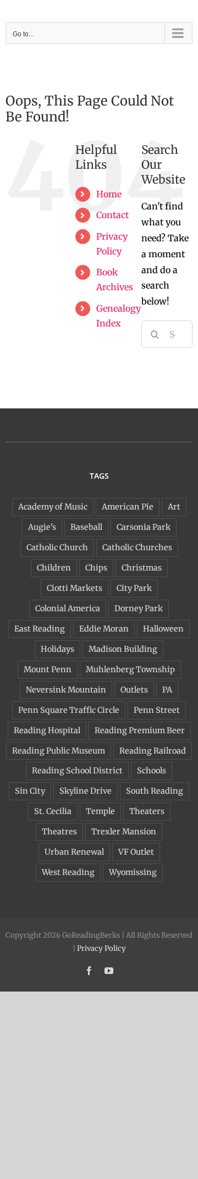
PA (167, 690)
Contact (112, 214)
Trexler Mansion (123, 832)
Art (174, 507)
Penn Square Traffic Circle (68, 710)
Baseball (86, 527)
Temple (100, 811)
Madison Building (123, 649)
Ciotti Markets (74, 588)
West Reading (68, 872)
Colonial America (67, 608)
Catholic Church (57, 547)
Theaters (146, 811)
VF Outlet (136, 852)
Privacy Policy (101, 948)
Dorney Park (138, 608)
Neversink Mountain (66, 690)
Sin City (30, 791)
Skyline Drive (85, 791)
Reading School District (77, 771)
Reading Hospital (47, 730)
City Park (134, 588)
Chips (96, 568)
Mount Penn (48, 669)
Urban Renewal (74, 852)
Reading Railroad (152, 751)
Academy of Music (52, 507)
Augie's (42, 527)
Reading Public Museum (58, 751)
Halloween (163, 629)
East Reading (39, 629)
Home (109, 194)
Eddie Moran (104, 629)
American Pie (127, 507)
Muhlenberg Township (130, 669)
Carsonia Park (143, 527)
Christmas (142, 568)
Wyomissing (133, 872)
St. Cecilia (53, 811)
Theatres (59, 832)
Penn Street (157, 710)
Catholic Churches (137, 547)
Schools (151, 771)
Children (54, 568)
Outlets (134, 690)
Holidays (57, 649)
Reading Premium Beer (140, 730)
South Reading (154, 791)
